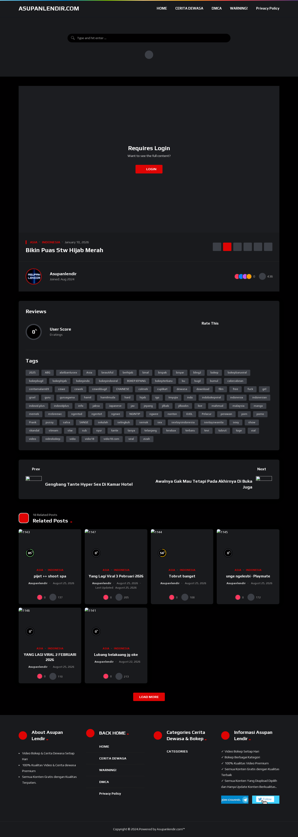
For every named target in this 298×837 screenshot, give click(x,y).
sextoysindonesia (183, 422)
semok (143, 422)
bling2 (197, 372)
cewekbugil (99, 389)
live (200, 405)
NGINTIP (134, 414)
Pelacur (206, 414)
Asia (89, 372)
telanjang (150, 430)
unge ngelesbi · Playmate (248, 576)
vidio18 (89, 439)
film (221, 389)
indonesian (259, 397)
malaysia (238, 405)
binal (145, 372)
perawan (226, 414)
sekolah (103, 422)
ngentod (76, 414)
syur (99, 430)
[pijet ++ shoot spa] (50, 546)
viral (131, 439)
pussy (50, 422)
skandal (34, 430)
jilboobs (183, 405)
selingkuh (123, 422)
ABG (47, 372)
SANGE (83, 422)
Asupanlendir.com (49, 8)
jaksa (96, 405)
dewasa (182, 389)
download (202, 389)
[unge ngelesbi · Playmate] (248, 546)
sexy (236, 422)
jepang (148, 405)
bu (183, 381)
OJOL (189, 414)
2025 (32, 372)
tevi (206, 430)
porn (244, 414)
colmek (143, 389)
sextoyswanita (214, 422)
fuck (250, 389)
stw (70, 430)
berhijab (128, 372)
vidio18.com (111, 439)
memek (34, 414)
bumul (214, 381)
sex (159, 422)
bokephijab (60, 381)
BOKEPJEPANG (136, 381)
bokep (214, 372)
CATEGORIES (177, 751)
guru (48, 397)
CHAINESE (122, 389)
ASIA (33, 242)
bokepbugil (36, 381)
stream (53, 430)
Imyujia (173, 397)
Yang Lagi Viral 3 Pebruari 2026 (116, 576)
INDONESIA (51, 242)
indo (190, 397)
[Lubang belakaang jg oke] (116, 625)
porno (260, 414)
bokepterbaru (164, 381)
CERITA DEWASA (189, 8)
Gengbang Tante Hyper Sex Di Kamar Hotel (89, 484)
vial (253, 430)
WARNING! (239, 8)
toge (239, 430)
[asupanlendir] (34, 276)
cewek (78, 389)
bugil (197, 381)
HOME (162, 8)
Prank (32, 422)
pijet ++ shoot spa (50, 576)
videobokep (52, 439)
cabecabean (235, 381)
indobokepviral (211, 397)
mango (258, 405)
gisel (32, 397)
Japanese (115, 405)
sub (84, 430)
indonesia (236, 397)
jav (133, 405)
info (80, 405)
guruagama (67, 397)
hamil (87, 397)
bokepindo (83, 381)
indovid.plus (37, 405)
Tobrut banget (182, 576)
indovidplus (61, 405)
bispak (162, 372)
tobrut (222, 430)
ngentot (96, 414)
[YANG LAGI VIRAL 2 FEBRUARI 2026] (50, 625)
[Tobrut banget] (182, 546)
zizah (146, 439)
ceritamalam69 (39, 389)
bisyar (180, 372)
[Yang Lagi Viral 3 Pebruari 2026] (116, 546)
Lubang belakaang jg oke (116, 654)
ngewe (115, 414)
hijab (143, 397)
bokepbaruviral (237, 372)
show (251, 422)
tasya (131, 430)
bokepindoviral (108, 381)
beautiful (107, 372)
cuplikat (162, 389)
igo (157, 397)
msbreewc (55, 414)
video (32, 439)
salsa (66, 422)
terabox (171, 430)
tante (114, 430)
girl (264, 389)
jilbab (165, 405)
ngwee (153, 414)
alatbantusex (68, 372)
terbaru (190, 430)
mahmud (217, 405)
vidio (73, 439)
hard (127, 397)
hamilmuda (108, 397)
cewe (61, 389)
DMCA (217, 8)
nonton (172, 414)
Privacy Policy (267, 8)
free (235, 389)
